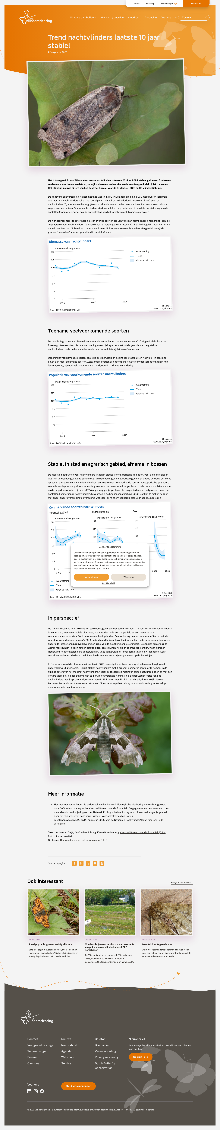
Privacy (128, 1110)
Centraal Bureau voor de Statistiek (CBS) (143, 832)
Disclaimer (139, 1110)
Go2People (83, 1110)
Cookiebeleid (108, 583)
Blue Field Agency (114, 1110)
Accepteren (91, 577)
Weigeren (128, 577)
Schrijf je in (140, 1056)
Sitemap (150, 1110)
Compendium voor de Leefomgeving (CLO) (83, 840)
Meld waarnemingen (78, 1086)
